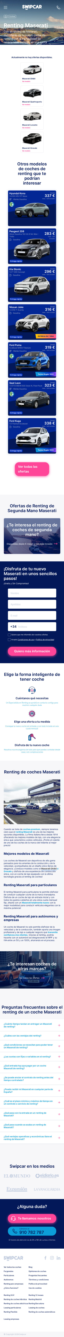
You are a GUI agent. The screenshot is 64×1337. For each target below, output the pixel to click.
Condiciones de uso (26, 639)
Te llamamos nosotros (34, 1218)
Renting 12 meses (36, 1295)
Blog (30, 1267)
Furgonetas (8, 1271)
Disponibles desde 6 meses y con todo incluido (29, 544)
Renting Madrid (35, 1299)
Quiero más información (32, 651)
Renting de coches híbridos (15, 1299)
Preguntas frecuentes (38, 1275)
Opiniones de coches (37, 1271)
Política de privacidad (45, 639)
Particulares (9, 1275)
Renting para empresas (13, 1284)
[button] (32, 9)
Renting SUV (9, 1295)
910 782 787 (58, 7)
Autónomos (8, 1279)
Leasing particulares (12, 1308)
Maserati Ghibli (49, 868)
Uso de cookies (35, 1288)
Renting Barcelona (36, 1303)
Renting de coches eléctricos (15, 1303)
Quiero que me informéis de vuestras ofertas (29, 634)
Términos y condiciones (39, 1279)
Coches (12, 16)
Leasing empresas (11, 1319)
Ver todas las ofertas (28, 469)
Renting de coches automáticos (40, 1312)
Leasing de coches (36, 1308)
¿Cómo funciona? (11, 1288)
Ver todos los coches (12, 1267)
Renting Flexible (10, 1312)
